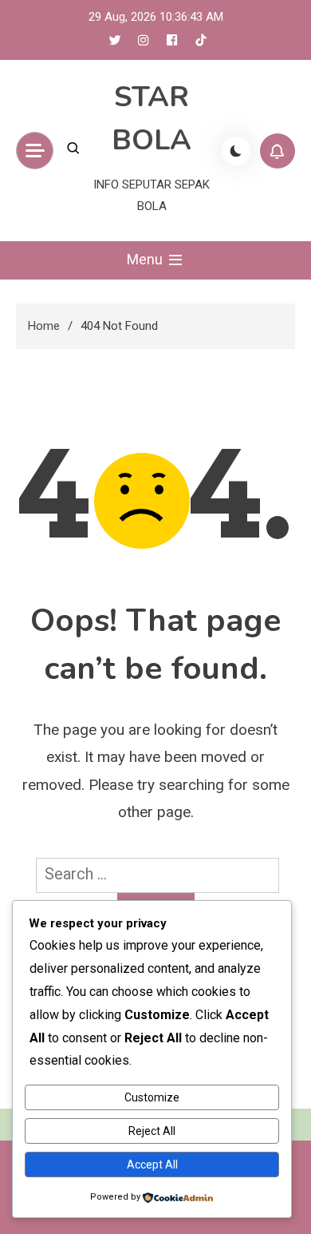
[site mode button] (236, 151)
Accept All (152, 1164)
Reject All (151, 1131)
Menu (146, 259)
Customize (151, 1097)
